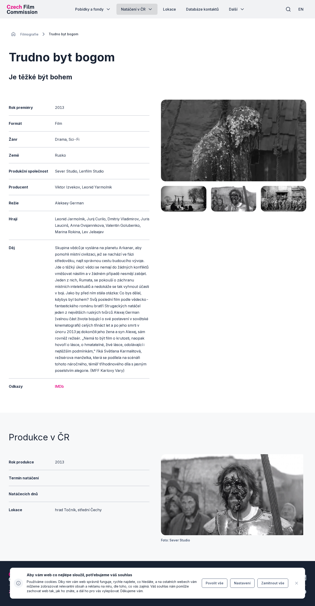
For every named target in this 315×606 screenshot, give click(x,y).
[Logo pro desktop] (22, 9)
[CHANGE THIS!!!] (13, 34)
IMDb (59, 386)
